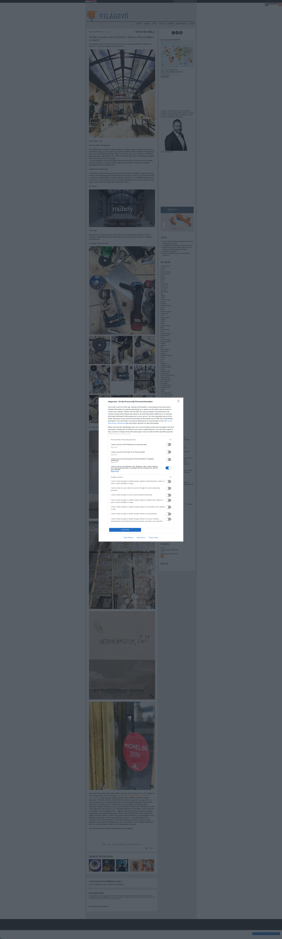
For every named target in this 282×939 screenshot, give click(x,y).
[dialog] (141, 469)
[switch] (168, 444)
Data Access (141, 537)
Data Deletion (128, 537)
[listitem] (141, 440)
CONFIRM (125, 530)
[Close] (179, 402)
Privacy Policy (153, 537)
